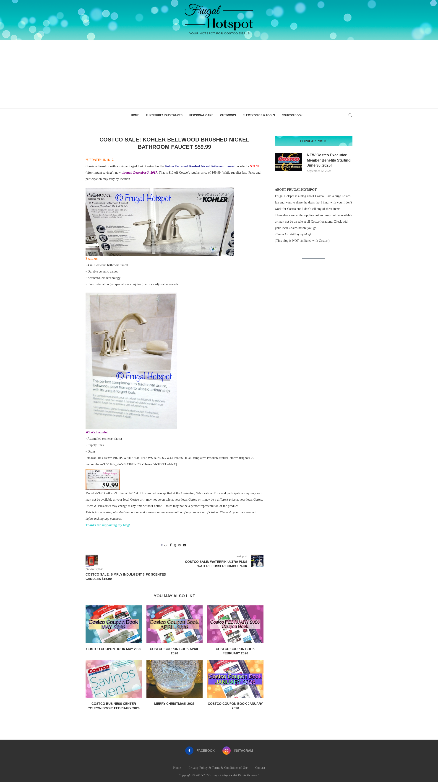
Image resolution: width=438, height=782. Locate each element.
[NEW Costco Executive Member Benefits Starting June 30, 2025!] (288, 162)
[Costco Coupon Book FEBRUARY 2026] (235, 624)
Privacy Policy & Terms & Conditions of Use (218, 767)
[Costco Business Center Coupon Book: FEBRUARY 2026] (114, 679)
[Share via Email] (184, 545)
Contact (260, 767)
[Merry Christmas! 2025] (174, 679)
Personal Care (201, 115)
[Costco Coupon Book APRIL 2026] (174, 624)
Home (135, 115)
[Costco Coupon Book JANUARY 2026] (235, 679)
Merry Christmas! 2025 (174, 703)
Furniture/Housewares (164, 115)
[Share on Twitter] (175, 545)
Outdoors (228, 115)
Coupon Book (292, 115)
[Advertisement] (219, 74)
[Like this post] (165, 545)
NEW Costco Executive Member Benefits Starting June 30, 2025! (329, 160)
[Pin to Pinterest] (179, 545)
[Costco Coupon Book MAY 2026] (114, 624)
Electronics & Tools (259, 115)
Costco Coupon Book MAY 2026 (113, 649)
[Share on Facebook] (171, 545)
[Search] (350, 115)
